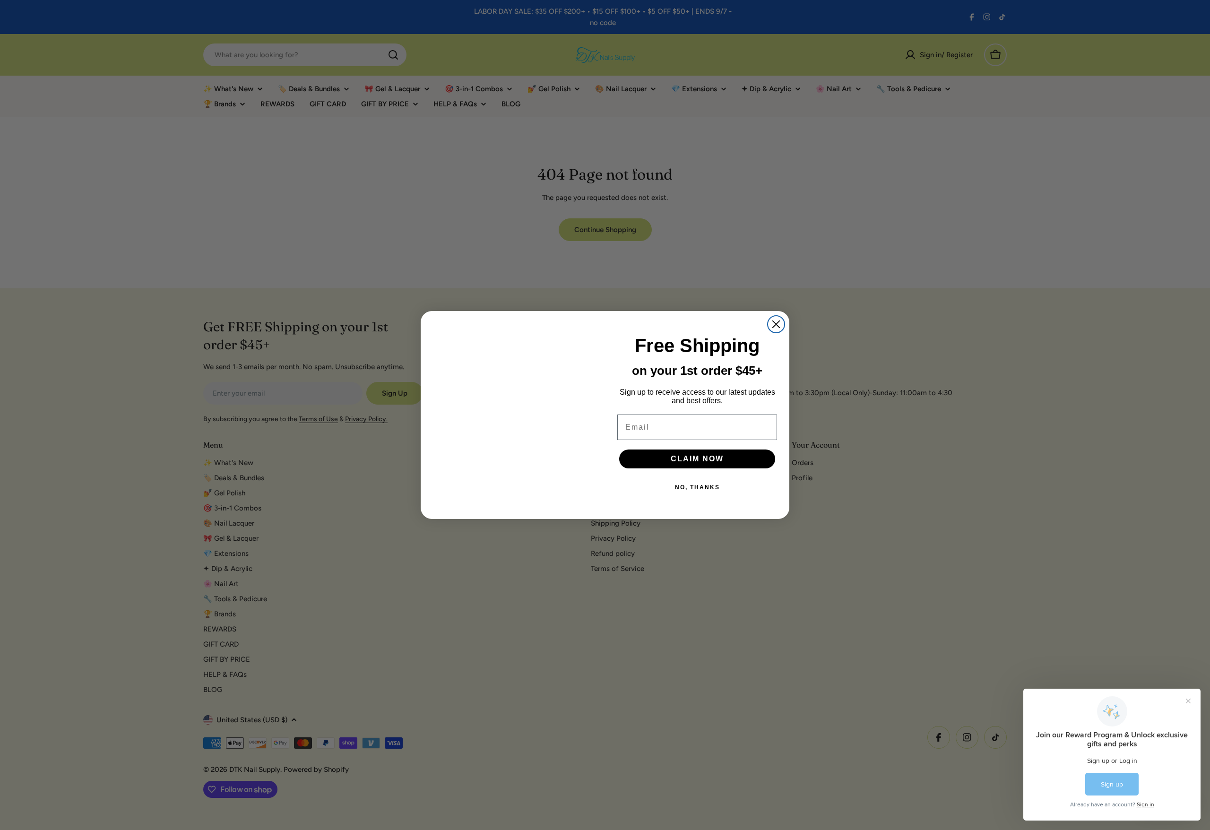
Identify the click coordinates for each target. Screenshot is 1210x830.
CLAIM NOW (697, 459)
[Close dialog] (776, 324)
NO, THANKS (697, 487)
